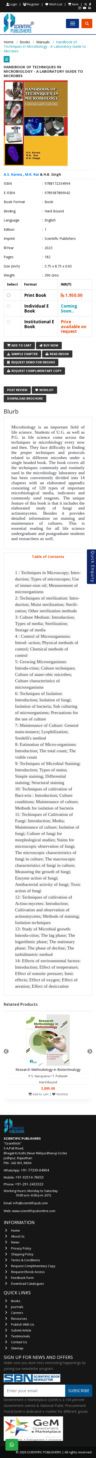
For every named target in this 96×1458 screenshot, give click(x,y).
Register (32, 4)
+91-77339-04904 (35, 1170)
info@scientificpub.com (30, 1203)
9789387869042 (57, 193)
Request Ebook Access (28, 1272)
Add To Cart (21, 345)
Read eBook (59, 354)
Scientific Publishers (60, 239)
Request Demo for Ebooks (33, 362)
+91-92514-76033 (29, 1177)
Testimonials (20, 1336)
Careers (17, 1312)
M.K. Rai (32, 174)
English (50, 220)
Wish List (55, 4)
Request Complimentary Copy (36, 371)
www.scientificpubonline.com (33, 1211)
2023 (48, 248)
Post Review (17, 390)
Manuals (43, 42)
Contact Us (19, 1342)
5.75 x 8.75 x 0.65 (58, 266)
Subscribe (78, 1390)
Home (9, 42)
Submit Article (21, 1330)
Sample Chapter (24, 354)
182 (47, 257)
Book (49, 202)
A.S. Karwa (13, 174)
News (15, 1242)
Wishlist (46, 390)
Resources (19, 1318)
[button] (48, 59)
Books (25, 42)
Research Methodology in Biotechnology (48, 1069)
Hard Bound (54, 211)
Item (75, 4)
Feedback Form (22, 1277)
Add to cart (40, 1094)
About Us (18, 1236)
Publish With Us (22, 1324)
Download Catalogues (27, 1283)
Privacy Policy (21, 1248)
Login (13, 4)
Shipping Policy (22, 1254)
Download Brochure (25, 398)
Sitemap (17, 1348)
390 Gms (52, 275)
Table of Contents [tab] (48, 556)
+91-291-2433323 (29, 1184)
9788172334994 (57, 183)
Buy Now (50, 345)
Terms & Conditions (25, 1260)
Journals (17, 1307)
